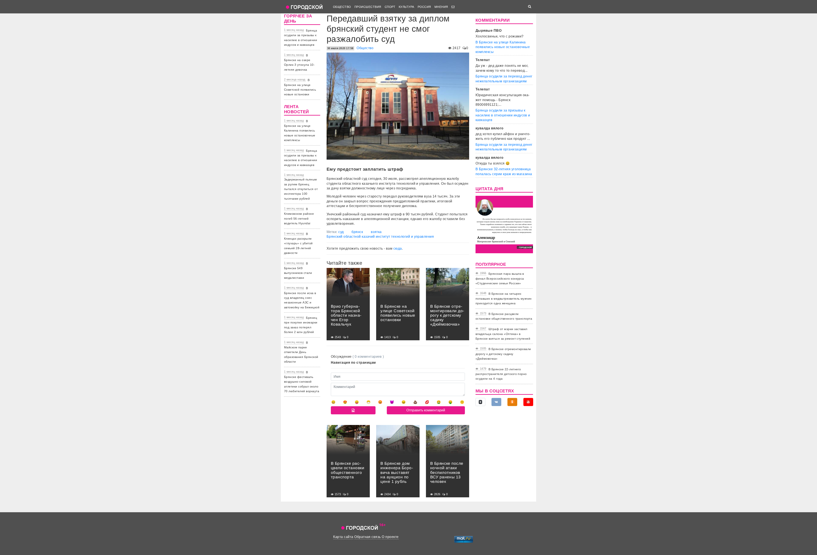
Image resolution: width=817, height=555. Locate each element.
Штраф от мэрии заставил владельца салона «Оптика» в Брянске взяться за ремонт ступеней (503, 333)
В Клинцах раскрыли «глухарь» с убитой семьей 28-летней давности (298, 243)
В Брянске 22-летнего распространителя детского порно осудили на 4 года (501, 374)
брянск (357, 232)
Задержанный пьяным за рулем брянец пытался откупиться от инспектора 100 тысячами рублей (301, 189)
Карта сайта (343, 537)
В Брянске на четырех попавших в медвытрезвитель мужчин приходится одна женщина (504, 298)
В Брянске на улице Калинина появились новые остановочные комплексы (299, 130)
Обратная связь (367, 537)
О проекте (390, 537)
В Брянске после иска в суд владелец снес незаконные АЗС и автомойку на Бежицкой (301, 297)
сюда (397, 248)
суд (341, 232)
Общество (342, 7)
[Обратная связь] (453, 7)
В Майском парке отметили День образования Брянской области (301, 352)
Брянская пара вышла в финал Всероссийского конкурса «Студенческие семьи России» (500, 278)
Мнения (441, 7)
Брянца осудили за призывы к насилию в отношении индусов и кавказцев (503, 115)
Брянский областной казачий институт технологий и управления (380, 236)
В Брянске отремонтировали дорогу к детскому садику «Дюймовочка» (503, 353)
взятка (376, 232)
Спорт (390, 7)
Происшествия (367, 7)
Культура (406, 7)
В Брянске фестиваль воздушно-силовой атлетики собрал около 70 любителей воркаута (301, 381)
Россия (424, 7)
